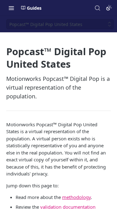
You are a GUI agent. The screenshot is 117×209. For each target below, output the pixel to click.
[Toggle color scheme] (109, 8)
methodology (76, 197)
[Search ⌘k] (97, 8)
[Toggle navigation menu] (11, 8)
